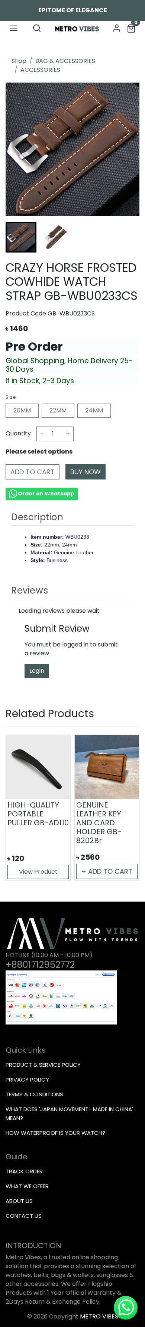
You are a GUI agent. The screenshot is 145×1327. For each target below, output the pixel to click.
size (11, 397)
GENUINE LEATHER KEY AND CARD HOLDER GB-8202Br (99, 823)
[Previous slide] (19, 807)
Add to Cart (32, 472)
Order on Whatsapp (46, 493)
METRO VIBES (99, 1316)
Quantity (18, 433)
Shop (19, 61)
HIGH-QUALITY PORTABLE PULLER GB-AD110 (38, 814)
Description (37, 517)
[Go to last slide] (19, 237)
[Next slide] (126, 237)
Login (36, 670)
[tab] (72, 517)
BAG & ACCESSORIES (65, 61)
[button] (55, 237)
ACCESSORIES (40, 70)
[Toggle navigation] (13, 28)
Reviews (29, 590)
